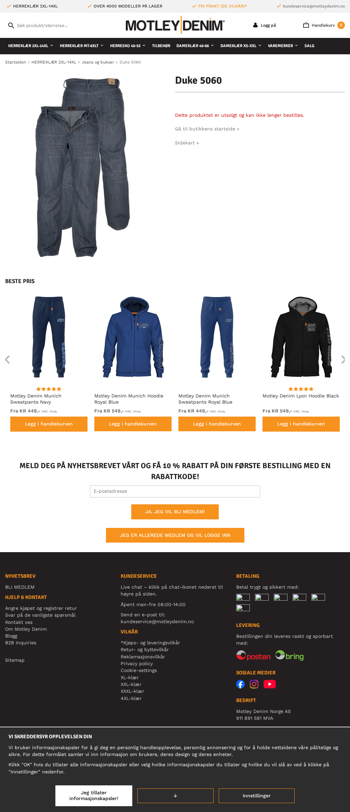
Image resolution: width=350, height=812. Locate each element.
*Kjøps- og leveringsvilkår (150, 642)
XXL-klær (131, 684)
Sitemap (15, 660)
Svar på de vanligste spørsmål (40, 615)
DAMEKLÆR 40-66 (192, 45)
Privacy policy (137, 663)
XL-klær (130, 677)
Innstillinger (257, 795)
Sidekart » (187, 142)
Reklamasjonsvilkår (143, 656)
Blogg (11, 636)
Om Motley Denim (26, 629)
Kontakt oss (18, 622)
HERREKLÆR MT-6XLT (79, 45)
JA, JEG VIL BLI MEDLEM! (175, 511)
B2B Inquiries (20, 642)
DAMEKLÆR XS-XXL (238, 45)
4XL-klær (131, 698)
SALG (309, 45)
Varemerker (280, 45)
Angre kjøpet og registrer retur (41, 608)
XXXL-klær (132, 691)
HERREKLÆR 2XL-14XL (28, 45)
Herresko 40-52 (125, 45)
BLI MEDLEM (20, 587)
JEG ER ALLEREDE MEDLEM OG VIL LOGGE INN (175, 535)
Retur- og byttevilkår (145, 649)
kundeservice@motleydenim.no (314, 6)
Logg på (267, 25)
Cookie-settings (139, 670)
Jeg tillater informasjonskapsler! (93, 795)
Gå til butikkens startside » (207, 128)
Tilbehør (161, 45)
